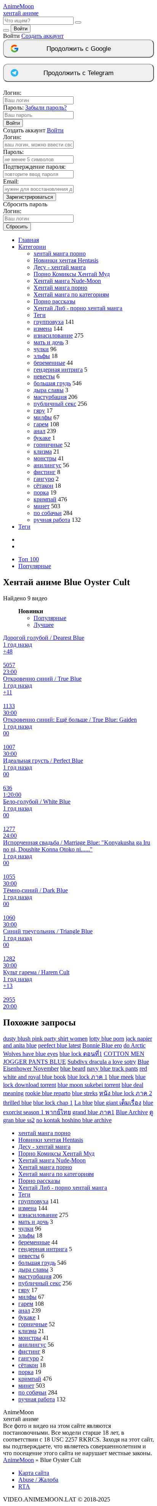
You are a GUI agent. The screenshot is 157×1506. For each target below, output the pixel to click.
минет (42, 506)
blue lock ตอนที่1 (80, 1054)
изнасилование (53, 335)
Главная (28, 240)
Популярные (34, 566)
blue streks (85, 1093)
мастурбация (50, 397)
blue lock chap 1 (53, 1102)
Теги (40, 315)
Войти (20, 28)
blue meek (121, 1077)
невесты (44, 376)
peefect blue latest (59, 1045)
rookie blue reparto (47, 1093)
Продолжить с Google (78, 48)
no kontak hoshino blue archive (74, 1120)
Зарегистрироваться (29, 197)
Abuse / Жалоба (38, 1479)
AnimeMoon (18, 1460)
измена (43, 328)
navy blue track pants (112, 1068)
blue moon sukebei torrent (89, 1085)
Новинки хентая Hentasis (66, 260)
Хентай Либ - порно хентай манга (78, 308)
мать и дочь (49, 342)
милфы (43, 417)
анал (39, 431)
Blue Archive (132, 1112)
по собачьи (48, 513)
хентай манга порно (60, 253)
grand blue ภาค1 (93, 1112)
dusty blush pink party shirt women (45, 1038)
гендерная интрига (58, 369)
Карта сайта (33, 1473)
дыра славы (49, 390)
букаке (42, 438)
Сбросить (17, 226)
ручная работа (52, 520)
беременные (49, 363)
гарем (41, 424)
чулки (41, 349)
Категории (32, 246)
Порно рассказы (54, 301)
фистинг (45, 472)
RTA (24, 1486)
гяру (39, 410)
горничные (48, 444)
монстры (45, 458)
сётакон (43, 485)
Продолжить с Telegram (78, 73)
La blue (83, 1102)
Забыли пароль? (46, 107)
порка (41, 492)
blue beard (72, 1068)
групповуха (49, 322)
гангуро (44, 479)
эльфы (42, 356)
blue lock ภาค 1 (87, 1077)
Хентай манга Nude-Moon (67, 281)
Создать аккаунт (42, 36)
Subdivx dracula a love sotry (101, 1061)
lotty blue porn (106, 1038)
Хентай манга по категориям (71, 294)
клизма (43, 451)
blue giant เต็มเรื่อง (117, 1102)
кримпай (45, 499)
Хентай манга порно (60, 287)
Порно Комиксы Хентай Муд (72, 274)
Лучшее (44, 625)
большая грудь (52, 383)
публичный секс (55, 403)
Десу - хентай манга (60, 267)
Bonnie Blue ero (102, 1045)
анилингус (47, 465)
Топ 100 (28, 559)
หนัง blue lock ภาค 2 (125, 1093)
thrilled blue (17, 1102)
